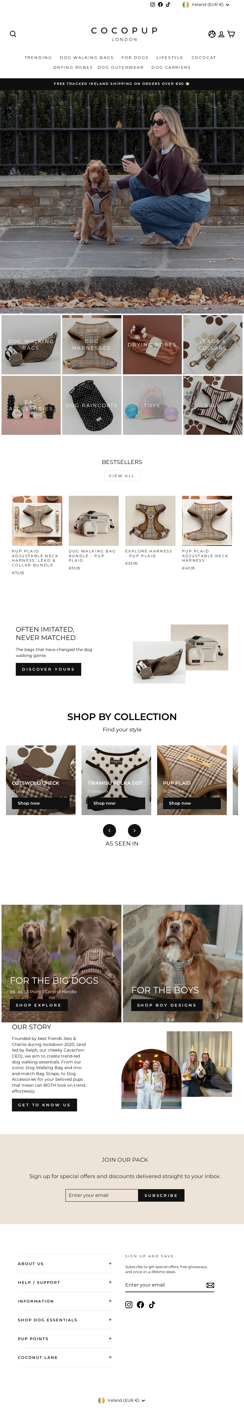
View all (122, 476)
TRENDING (39, 57)
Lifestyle (171, 57)
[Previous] (109, 830)
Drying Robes (73, 67)
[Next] (134, 830)
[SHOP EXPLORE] (61, 963)
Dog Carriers (171, 67)
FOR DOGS (135, 57)
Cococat (205, 57)
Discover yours (48, 669)
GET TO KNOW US (44, 1104)
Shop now (29, 803)
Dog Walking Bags (87, 57)
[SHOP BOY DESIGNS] (183, 963)
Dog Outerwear (122, 67)
